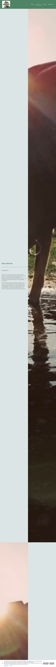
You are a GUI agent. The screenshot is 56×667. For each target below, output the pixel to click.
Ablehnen (52, 663)
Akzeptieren (45, 663)
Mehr (11, 665)
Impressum (6, 665)
